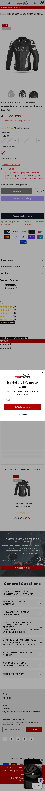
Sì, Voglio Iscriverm (22, 407)
